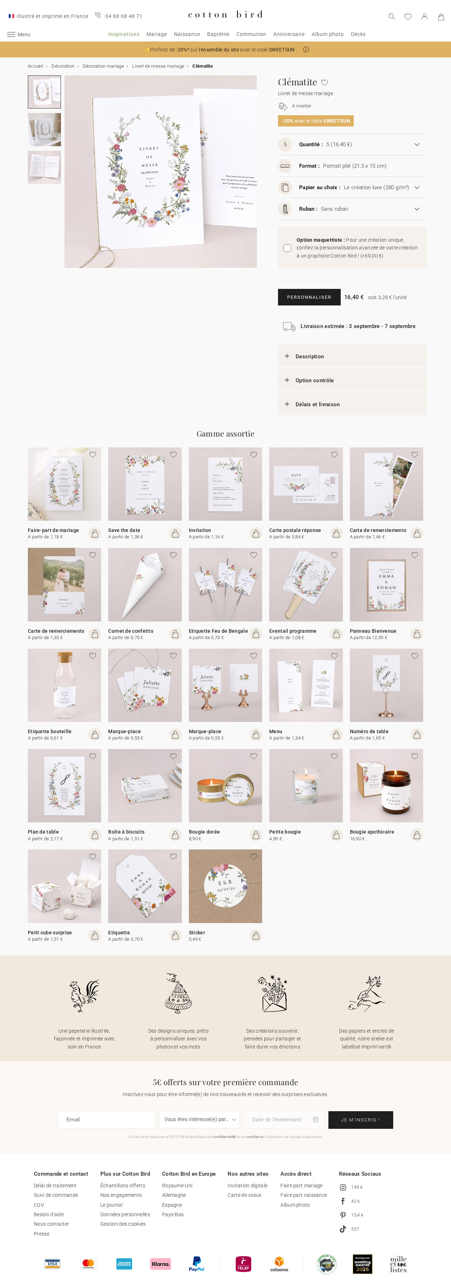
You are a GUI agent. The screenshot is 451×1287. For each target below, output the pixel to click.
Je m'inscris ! (360, 1119)
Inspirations (124, 34)
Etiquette (119, 932)
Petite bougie (285, 832)
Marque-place (124, 731)
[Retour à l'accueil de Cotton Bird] (225, 23)
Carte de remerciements (378, 530)
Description (310, 356)
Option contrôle (315, 380)
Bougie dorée (204, 832)
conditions (255, 1137)
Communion (251, 34)
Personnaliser (309, 297)
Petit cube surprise (50, 932)
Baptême (218, 34)
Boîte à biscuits (126, 832)
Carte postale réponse (295, 530)
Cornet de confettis (130, 631)
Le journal (111, 1205)
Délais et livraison (318, 404)
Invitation (200, 530)
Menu (275, 731)
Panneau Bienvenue (373, 631)
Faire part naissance (303, 1195)
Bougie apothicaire (372, 832)
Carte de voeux (244, 1195)
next (68, 176)
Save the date (124, 530)
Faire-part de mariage (53, 530)
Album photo (328, 34)
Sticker (197, 932)
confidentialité (224, 1137)
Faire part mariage (301, 1185)
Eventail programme (292, 631)
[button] (306, 49)
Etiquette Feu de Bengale (218, 631)
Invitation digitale (247, 1185)
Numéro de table (369, 731)
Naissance (187, 34)
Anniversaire (289, 34)
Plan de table (43, 832)
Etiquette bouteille (50, 731)
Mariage (157, 34)
